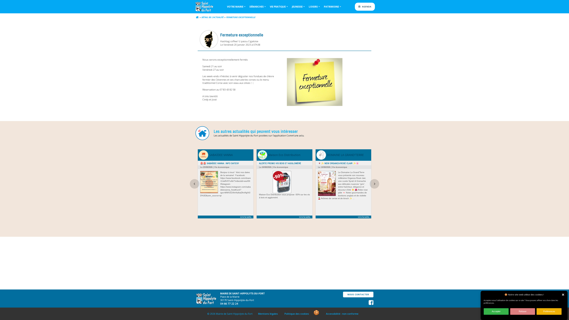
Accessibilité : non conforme (342, 313)
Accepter (496, 311)
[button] (563, 294)
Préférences (549, 311)
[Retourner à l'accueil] (197, 17)
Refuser (522, 311)
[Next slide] (374, 184)
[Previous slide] (194, 184)
